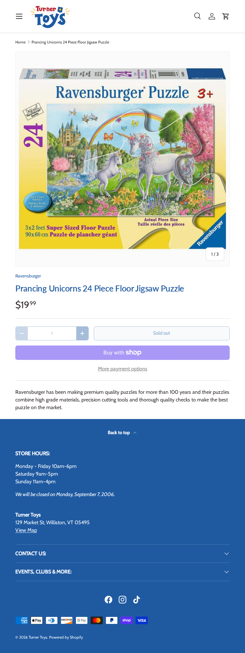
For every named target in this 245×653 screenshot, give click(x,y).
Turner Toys (38, 637)
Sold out (161, 333)
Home (20, 42)
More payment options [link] (122, 369)
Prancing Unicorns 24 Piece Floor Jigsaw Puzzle (70, 42)
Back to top (119, 432)
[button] (226, 16)
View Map (26, 530)
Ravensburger (28, 276)
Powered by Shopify (66, 637)
